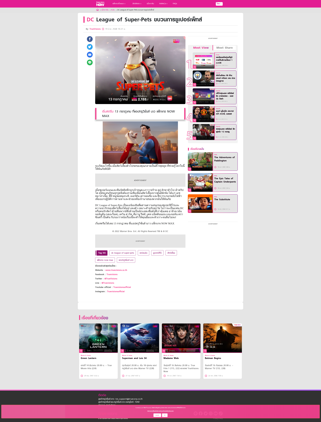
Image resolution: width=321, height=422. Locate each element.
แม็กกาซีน (150, 4)
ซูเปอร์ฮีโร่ (157, 252)
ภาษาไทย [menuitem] (217, 9)
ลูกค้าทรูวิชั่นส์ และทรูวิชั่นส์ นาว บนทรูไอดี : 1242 (118, 402)
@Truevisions (108, 283)
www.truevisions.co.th (116, 270)
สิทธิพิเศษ (136, 4)
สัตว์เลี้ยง (171, 252)
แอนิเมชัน (143, 252)
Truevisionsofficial (122, 287)
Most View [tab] (201, 48)
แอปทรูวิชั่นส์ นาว (126, 260)
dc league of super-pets (122, 252)
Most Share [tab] (224, 48)
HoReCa (162, 4)
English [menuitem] (217, 13)
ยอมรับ (157, 415)
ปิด (165, 415)
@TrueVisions (110, 278)
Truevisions (112, 274)
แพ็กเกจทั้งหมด (118, 4)
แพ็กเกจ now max (105, 260)
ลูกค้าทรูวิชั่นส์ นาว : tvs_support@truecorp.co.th (120, 399)
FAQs (175, 4)
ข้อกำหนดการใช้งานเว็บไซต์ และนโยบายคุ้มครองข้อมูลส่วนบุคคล (160, 411)
